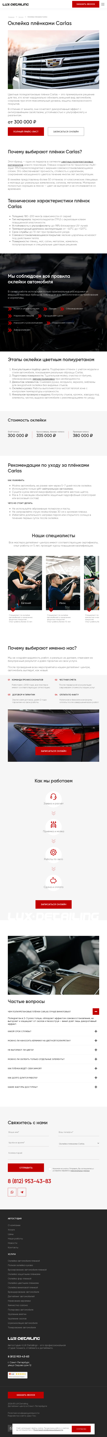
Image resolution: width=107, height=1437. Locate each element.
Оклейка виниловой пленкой (23, 1287)
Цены (11, 1234)
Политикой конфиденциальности (48, 1430)
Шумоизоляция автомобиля (22, 1323)
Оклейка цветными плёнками (23, 1283)
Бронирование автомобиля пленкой (27, 1269)
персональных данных (80, 1171)
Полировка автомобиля (20, 1309)
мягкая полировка (44, 378)
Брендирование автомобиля (23, 1291)
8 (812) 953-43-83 (29, 1181)
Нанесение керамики (19, 1300)
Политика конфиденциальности (23, 1413)
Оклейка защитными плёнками (24, 1274)
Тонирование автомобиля (22, 1327)
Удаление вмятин (17, 1314)
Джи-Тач (31, 1416)
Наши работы (15, 1238)
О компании (14, 1225)
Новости (12, 1243)
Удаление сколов (17, 1318)
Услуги (11, 1229)
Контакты (13, 1247)
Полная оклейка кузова (20, 1265)
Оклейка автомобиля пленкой (24, 1260)
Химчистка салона (18, 1305)
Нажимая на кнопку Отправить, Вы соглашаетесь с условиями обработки (73, 1170)
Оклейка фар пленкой (19, 1278)
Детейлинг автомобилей (21, 1296)
